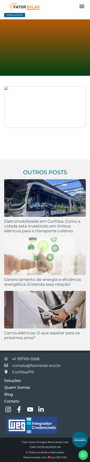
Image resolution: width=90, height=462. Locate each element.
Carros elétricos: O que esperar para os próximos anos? (42, 335)
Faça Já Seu (80, 439)
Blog (8, 394)
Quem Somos (17, 387)
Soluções (12, 380)
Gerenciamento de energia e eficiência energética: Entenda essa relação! (42, 282)
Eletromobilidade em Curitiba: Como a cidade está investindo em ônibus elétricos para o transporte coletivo (42, 226)
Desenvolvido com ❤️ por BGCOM (45, 457)
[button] (82, 6)
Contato (11, 401)
